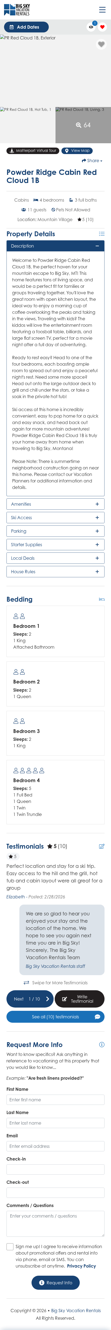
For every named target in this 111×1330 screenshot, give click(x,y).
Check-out (17, 1182)
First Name (17, 1089)
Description (22, 246)
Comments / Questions (30, 1205)
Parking (18, 531)
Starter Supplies (26, 544)
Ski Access (21, 517)
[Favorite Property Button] (101, 44)
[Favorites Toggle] (102, 27)
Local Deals (22, 558)
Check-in (16, 1159)
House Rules (23, 571)
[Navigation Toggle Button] (102, 9)
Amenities (21, 504)
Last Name (17, 1112)
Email (12, 1135)
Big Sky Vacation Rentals (76, 1310)
